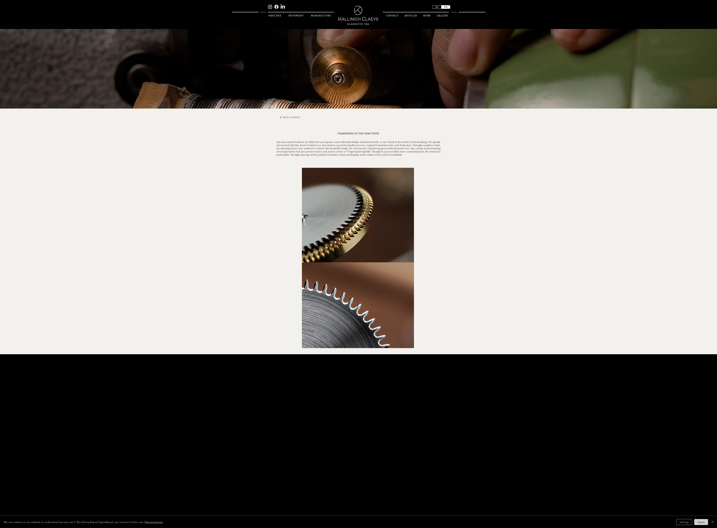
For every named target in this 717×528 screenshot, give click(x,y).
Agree (701, 522)
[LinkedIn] (282, 7)
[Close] (712, 522)
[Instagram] (270, 7)
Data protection (154, 522)
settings (684, 522)
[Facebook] (276, 7)
